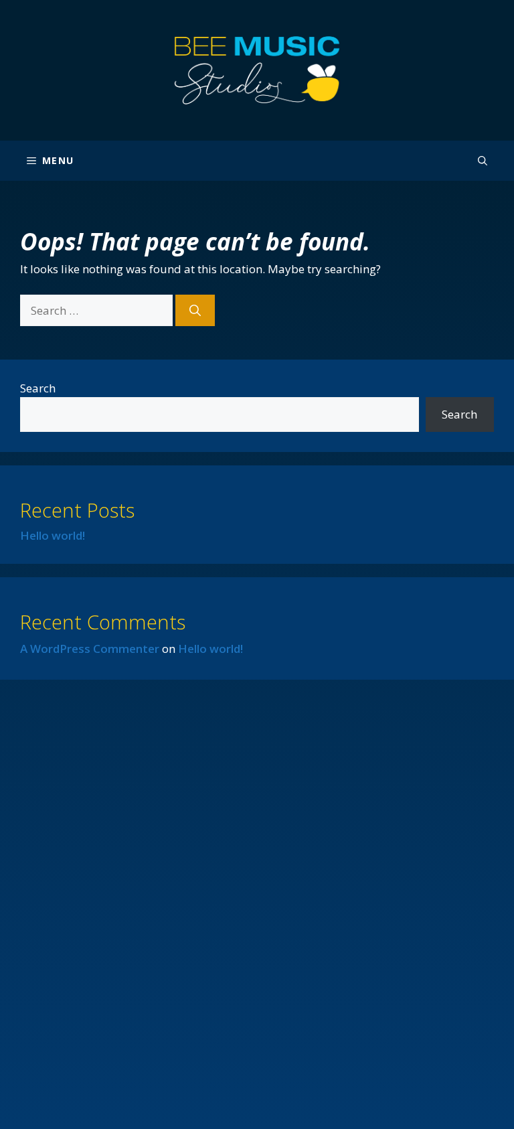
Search (38, 388)
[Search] (195, 311)
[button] (482, 161)
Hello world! (52, 535)
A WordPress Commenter (89, 648)
